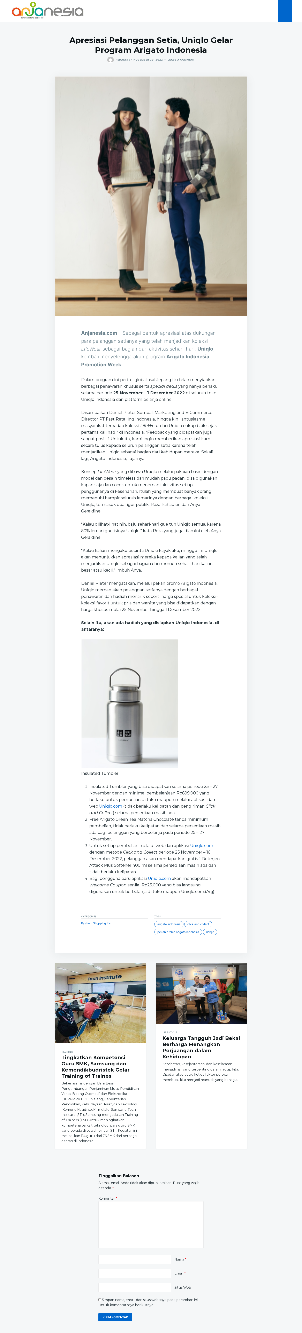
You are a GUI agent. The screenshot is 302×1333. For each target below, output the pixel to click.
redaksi (122, 59)
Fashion (86, 923)
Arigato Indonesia (168, 924)
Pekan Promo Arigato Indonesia (178, 932)
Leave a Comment (181, 59)
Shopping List (102, 923)
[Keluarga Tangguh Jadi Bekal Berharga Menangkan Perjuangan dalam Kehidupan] (201, 993)
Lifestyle (170, 1032)
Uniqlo (210, 932)
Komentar (107, 1198)
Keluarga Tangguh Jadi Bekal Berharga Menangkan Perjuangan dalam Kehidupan (201, 1047)
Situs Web (182, 1287)
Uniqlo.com (110, 806)
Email (180, 1273)
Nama (180, 1259)
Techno (67, 1051)
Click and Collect (198, 924)
